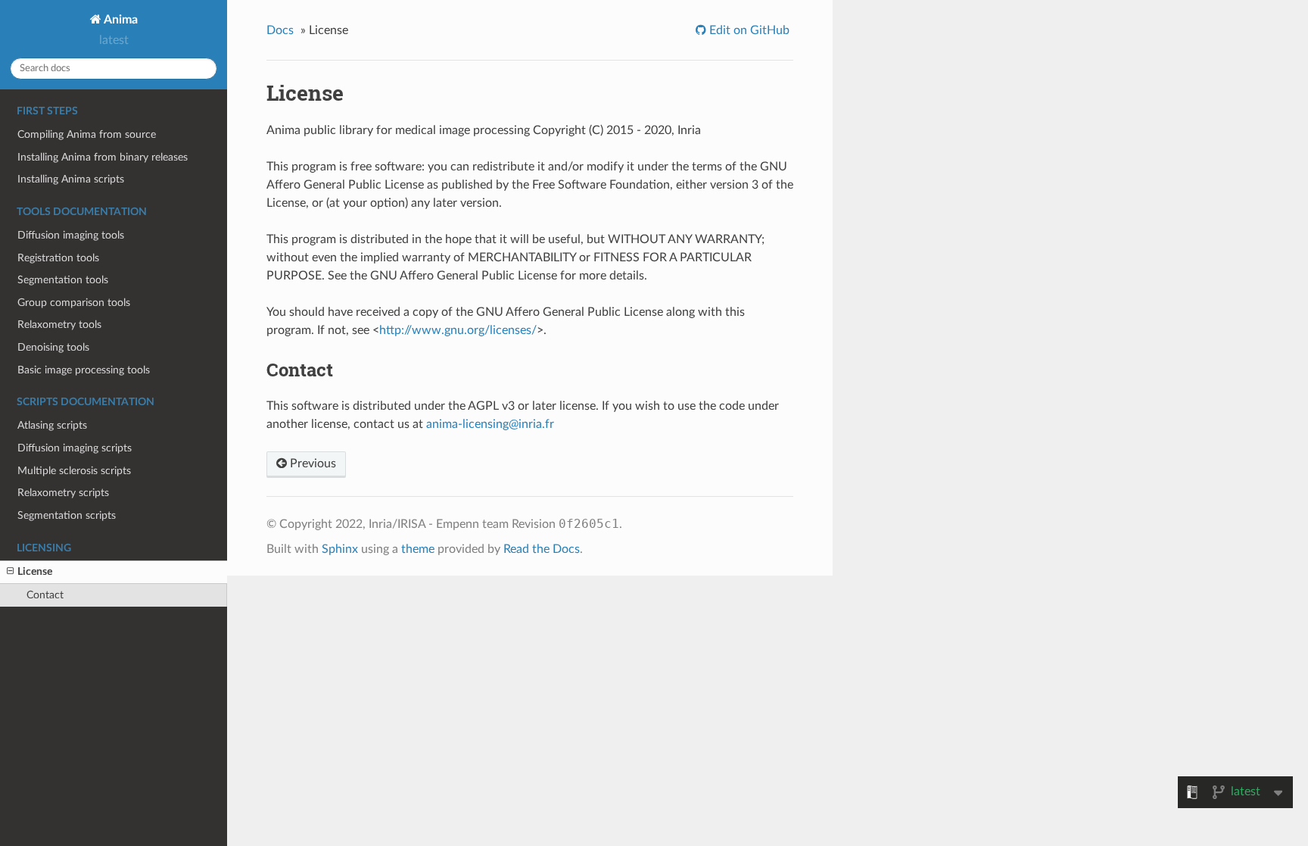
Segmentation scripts (66, 515)
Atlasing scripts (52, 425)
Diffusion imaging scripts (74, 448)
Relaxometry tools (59, 324)
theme (417, 549)
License (34, 571)
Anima (119, 20)
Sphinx (340, 549)
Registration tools (58, 258)
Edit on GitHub (747, 30)
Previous (311, 463)
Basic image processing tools (83, 370)
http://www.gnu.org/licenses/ (458, 330)
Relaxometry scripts (63, 492)
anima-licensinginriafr (490, 424)
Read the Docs (541, 549)
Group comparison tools (73, 302)
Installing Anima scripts (70, 179)
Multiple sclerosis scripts (74, 470)
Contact (45, 595)
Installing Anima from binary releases (102, 157)
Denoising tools (53, 347)
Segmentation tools (62, 280)
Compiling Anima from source (86, 134)
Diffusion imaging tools (70, 235)
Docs (280, 30)
